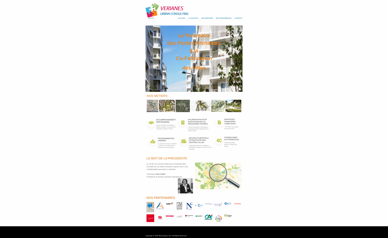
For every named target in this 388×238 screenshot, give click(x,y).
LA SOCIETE (193, 18)
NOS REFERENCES (223, 18)
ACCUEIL (181, 18)
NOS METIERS (207, 18)
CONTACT (238, 18)
